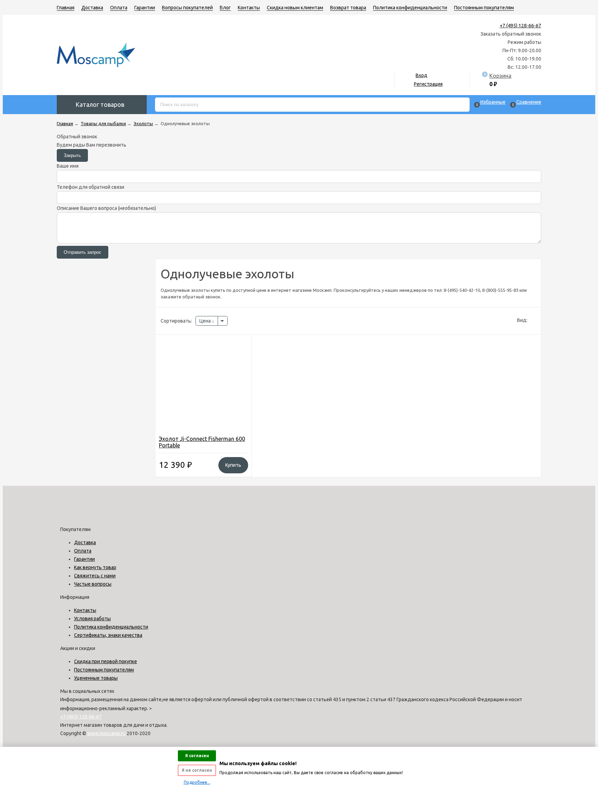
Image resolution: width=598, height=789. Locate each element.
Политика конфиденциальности (410, 7)
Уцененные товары (96, 678)
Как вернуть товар (95, 567)
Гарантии (144, 7)
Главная (65, 7)
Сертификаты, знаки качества (108, 635)
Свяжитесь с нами (95, 575)
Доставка (92, 7)
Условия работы (92, 618)
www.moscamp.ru (106, 733)
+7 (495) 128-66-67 (520, 25)
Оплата (118, 7)
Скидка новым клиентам (295, 7)
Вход (421, 75)
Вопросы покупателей (187, 7)
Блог (225, 7)
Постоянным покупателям (484, 7)
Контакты (249, 7)
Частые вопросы (92, 584)
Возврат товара (348, 7)
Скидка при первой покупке (105, 661)
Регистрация (428, 84)
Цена (205, 321)
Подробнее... (197, 782)
